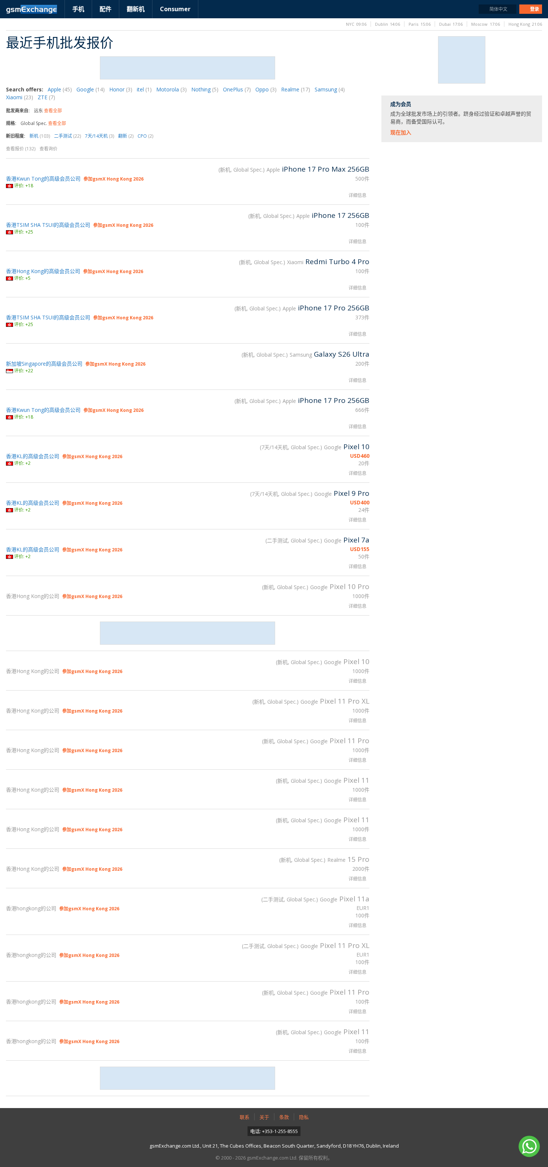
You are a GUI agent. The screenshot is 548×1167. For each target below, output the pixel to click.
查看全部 (53, 110)
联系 (244, 1117)
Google (90, 89)
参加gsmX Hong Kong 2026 (114, 179)
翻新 (125, 136)
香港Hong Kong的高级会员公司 (43, 271)
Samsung (330, 89)
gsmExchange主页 (31, 9)
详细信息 (357, 195)
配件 (105, 9)
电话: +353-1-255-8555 (274, 1131)
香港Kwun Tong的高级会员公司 (43, 178)
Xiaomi (19, 97)
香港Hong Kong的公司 (32, 596)
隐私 (304, 1117)
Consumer (175, 9)
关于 (264, 1117)
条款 (284, 1117)
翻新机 (136, 9)
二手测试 (67, 136)
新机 (39, 136)
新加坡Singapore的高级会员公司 (44, 363)
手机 (78, 9)
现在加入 (400, 132)
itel (144, 89)
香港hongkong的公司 (31, 908)
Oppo (266, 89)
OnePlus (237, 89)
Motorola (171, 89)
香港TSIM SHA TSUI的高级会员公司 (48, 224)
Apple (60, 89)
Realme (295, 89)
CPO (145, 136)
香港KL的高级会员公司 (32, 456)
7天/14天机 (99, 136)
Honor (120, 89)
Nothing (204, 89)
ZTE (46, 97)
